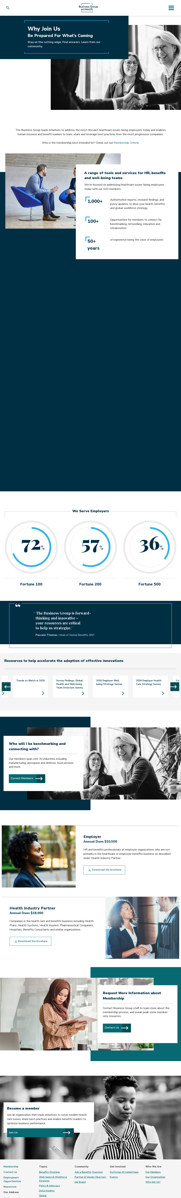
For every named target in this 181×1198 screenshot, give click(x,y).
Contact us (10, 1172)
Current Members (28, 778)
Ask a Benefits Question (89, 1172)
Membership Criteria (126, 143)
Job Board (80, 1182)
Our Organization (155, 1177)
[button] (8, 7)
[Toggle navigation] (171, 7)
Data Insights (47, 1190)
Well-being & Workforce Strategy (53, 1178)
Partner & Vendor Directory (90, 1177)
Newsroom (10, 1186)
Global (42, 1195)
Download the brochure (106, 869)
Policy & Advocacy (49, 1185)
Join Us (13, 1132)
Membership (11, 1166)
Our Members (153, 1172)
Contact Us (118, 1028)
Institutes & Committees (124, 1172)
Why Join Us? (152, 1182)
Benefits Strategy (49, 1172)
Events (114, 1177)
